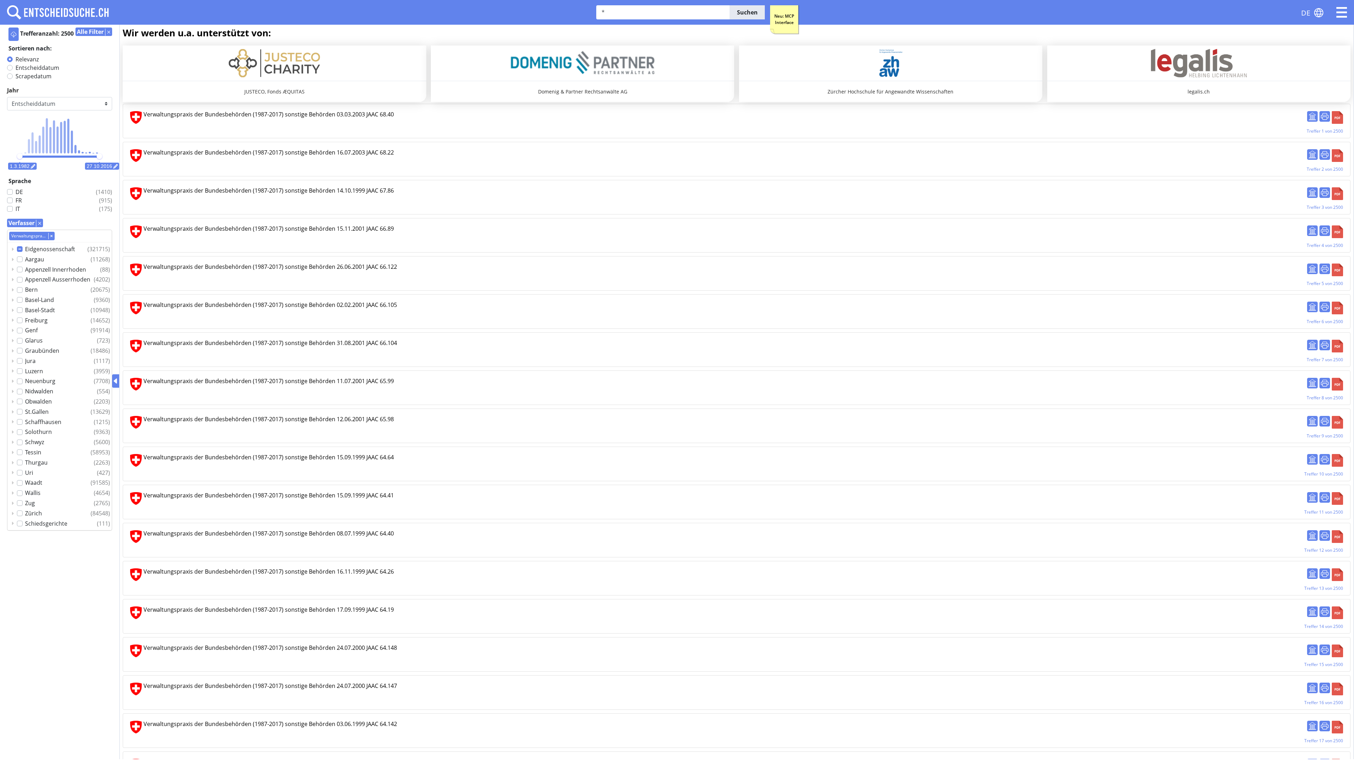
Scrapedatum (33, 76)
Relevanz (27, 59)
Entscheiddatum (37, 68)
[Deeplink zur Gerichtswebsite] (1312, 116)
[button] (1341, 12)
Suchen (747, 12)
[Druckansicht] (1324, 116)
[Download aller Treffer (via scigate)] (13, 34)
